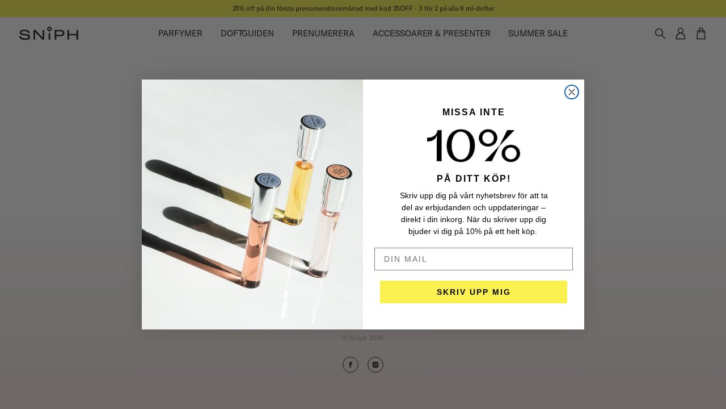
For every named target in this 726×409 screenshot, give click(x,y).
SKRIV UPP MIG (474, 292)
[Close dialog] (572, 92)
